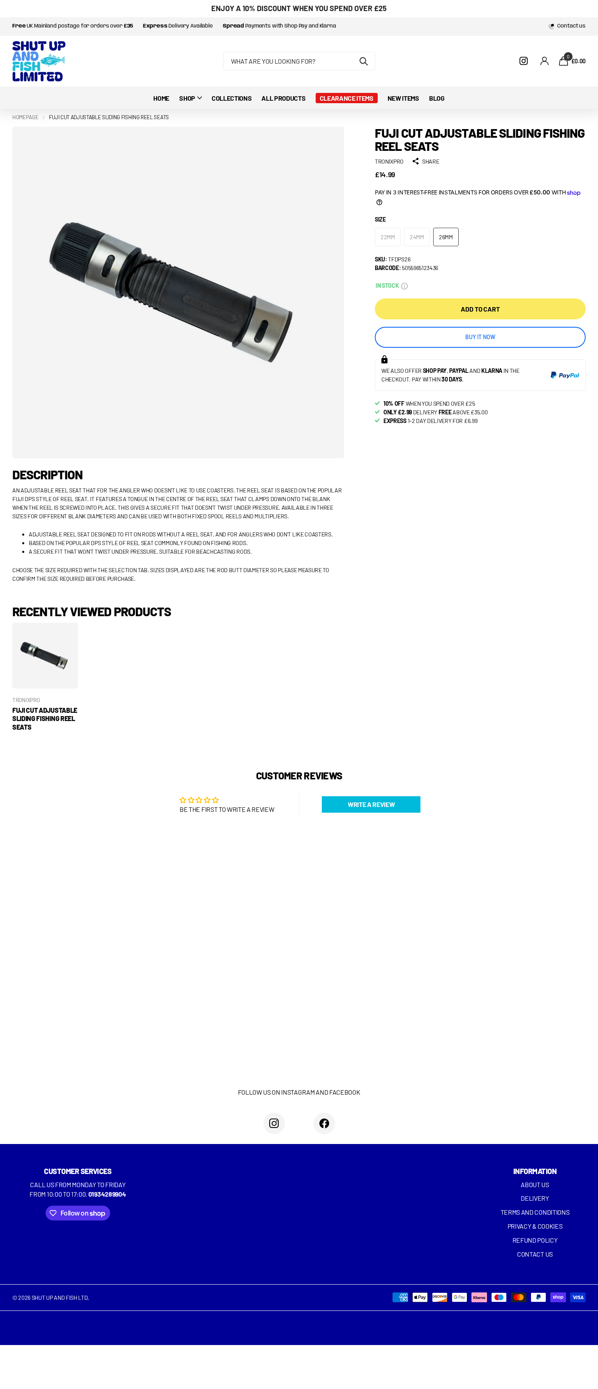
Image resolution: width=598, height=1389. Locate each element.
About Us (535, 1184)
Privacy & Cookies (535, 1226)
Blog (437, 98)
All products (283, 98)
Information (534, 1171)
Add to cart (480, 309)
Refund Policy (535, 1240)
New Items (403, 98)
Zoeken (364, 61)
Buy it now (480, 336)
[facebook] (324, 1123)
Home (161, 98)
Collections (232, 98)
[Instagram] (274, 1123)
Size (380, 219)
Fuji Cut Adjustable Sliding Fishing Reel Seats (44, 718)
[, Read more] (525, 61)
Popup (404, 285)
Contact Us (535, 1254)
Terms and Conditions (535, 1212)
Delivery (535, 1198)
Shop (187, 98)
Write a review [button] (371, 804)
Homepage (25, 117)
